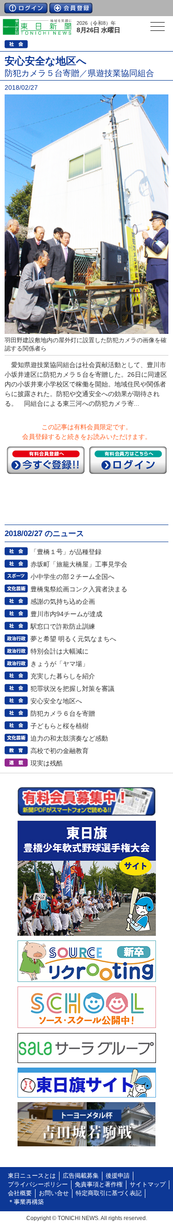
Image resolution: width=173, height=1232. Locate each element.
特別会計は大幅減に (59, 651)
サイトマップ (148, 1184)
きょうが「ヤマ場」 (59, 663)
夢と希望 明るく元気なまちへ (73, 638)
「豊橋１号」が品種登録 (65, 551)
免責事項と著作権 (99, 1184)
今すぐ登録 (45, 460)
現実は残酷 (46, 763)
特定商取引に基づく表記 (109, 1193)
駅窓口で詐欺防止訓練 (62, 626)
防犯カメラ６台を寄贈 (62, 713)
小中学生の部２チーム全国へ (72, 576)
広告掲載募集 (81, 1176)
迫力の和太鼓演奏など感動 (69, 738)
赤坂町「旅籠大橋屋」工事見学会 (78, 564)
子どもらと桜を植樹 (59, 726)
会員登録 (71, 8)
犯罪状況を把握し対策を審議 (72, 688)
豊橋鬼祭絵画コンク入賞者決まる (78, 589)
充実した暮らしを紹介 (62, 676)
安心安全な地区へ (56, 701)
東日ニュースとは (32, 1176)
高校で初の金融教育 (59, 750)
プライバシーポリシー (38, 1184)
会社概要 (20, 1193)
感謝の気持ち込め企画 (62, 601)
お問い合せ (54, 1193)
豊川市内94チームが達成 (66, 614)
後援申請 (118, 1176)
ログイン (26, 8)
